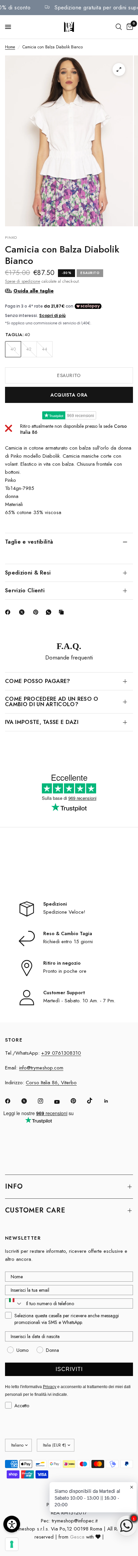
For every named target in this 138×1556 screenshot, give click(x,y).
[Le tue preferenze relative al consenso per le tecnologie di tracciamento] (11, 1544)
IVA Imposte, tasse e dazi (41, 722)
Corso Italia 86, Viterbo (51, 1082)
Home (10, 47)
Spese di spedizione (22, 281)
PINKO (11, 237)
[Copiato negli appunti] (63, 612)
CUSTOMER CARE (35, 1210)
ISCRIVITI (69, 1369)
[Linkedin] (111, 1101)
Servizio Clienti (25, 590)
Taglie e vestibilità (29, 542)
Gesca (77, 1537)
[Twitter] (28, 1101)
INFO (14, 1186)
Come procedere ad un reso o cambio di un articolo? (51, 701)
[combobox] (14, 1303)
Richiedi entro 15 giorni (68, 941)
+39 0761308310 (61, 1053)
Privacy (49, 1386)
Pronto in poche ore (64, 971)
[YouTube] (61, 1101)
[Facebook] (9, 612)
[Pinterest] (37, 612)
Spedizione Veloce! (64, 912)
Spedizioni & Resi (28, 573)
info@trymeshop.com (41, 1067)
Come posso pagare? (37, 681)
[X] (23, 612)
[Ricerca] (118, 27)
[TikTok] (94, 1100)
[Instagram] (45, 1101)
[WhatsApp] (50, 612)
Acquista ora (69, 395)
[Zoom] (119, 69)
